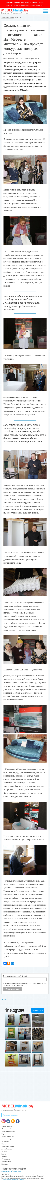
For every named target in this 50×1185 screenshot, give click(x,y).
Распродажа (5, 1141)
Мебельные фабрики (8, 1131)
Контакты (4, 1164)
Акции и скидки (6, 1139)
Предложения (6, 1161)
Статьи (3, 1144)
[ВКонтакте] (5, 963)
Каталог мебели (6, 1126)
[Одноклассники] (8, 963)
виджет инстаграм (40, 1064)
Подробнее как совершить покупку (12, 1179)
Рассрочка (4, 1151)
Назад (3, 999)
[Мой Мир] (12, 963)
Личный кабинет (6, 1149)
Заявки (3, 1154)
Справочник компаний (8, 1134)
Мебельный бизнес (7, 17)
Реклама (4, 1156)
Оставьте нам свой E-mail (15, 976)
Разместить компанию (10, 1115)
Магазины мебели (7, 1129)
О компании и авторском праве (11, 1171)
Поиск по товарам (7, 1136)
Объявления (5, 1159)
